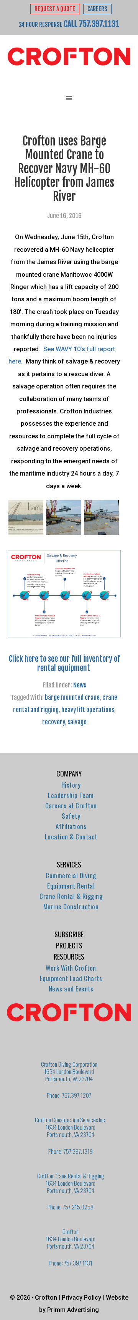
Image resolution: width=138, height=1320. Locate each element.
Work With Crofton (71, 968)
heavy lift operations (87, 710)
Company (69, 773)
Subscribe (69, 934)
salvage (77, 722)
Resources (69, 957)
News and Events (71, 988)
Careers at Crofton (71, 805)
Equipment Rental (71, 885)
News (79, 685)
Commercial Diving (71, 875)
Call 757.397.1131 (91, 24)
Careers (97, 9)
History (71, 785)
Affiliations (71, 826)
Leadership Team (71, 795)
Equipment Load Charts (71, 978)
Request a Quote (54, 9)
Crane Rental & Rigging (70, 896)
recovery (53, 722)
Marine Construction (71, 906)
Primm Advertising (73, 1309)
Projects (69, 945)
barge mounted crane (72, 697)
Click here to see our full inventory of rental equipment (64, 663)
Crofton (69, 57)
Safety (71, 816)
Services (69, 864)
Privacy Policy (81, 1297)
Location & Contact (71, 836)
